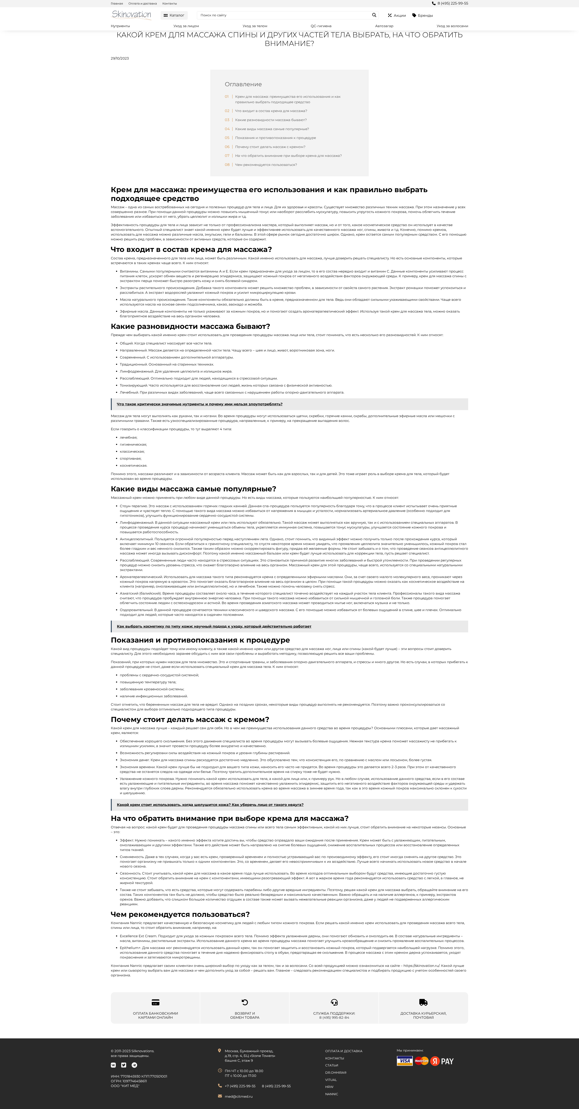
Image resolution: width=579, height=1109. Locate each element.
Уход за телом (255, 26)
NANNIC (331, 1094)
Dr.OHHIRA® (335, 1073)
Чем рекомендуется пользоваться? (266, 165)
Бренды (425, 15)
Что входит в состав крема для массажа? (271, 111)
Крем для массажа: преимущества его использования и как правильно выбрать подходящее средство (288, 99)
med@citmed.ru (239, 1096)
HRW (329, 1087)
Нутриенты (120, 26)
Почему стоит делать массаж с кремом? (270, 147)
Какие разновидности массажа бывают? (271, 120)
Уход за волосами (452, 26)
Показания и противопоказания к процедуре (275, 138)
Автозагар (384, 26)
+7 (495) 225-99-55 (240, 1086)
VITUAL (331, 1080)
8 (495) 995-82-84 (334, 1017)
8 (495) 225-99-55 (453, 3)
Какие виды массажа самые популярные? (272, 129)
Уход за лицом (186, 26)
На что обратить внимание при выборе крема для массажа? (288, 155)
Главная (117, 3)
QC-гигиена (321, 26)
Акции (400, 15)
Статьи (331, 1065)
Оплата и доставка (142, 3)
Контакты (169, 3)
